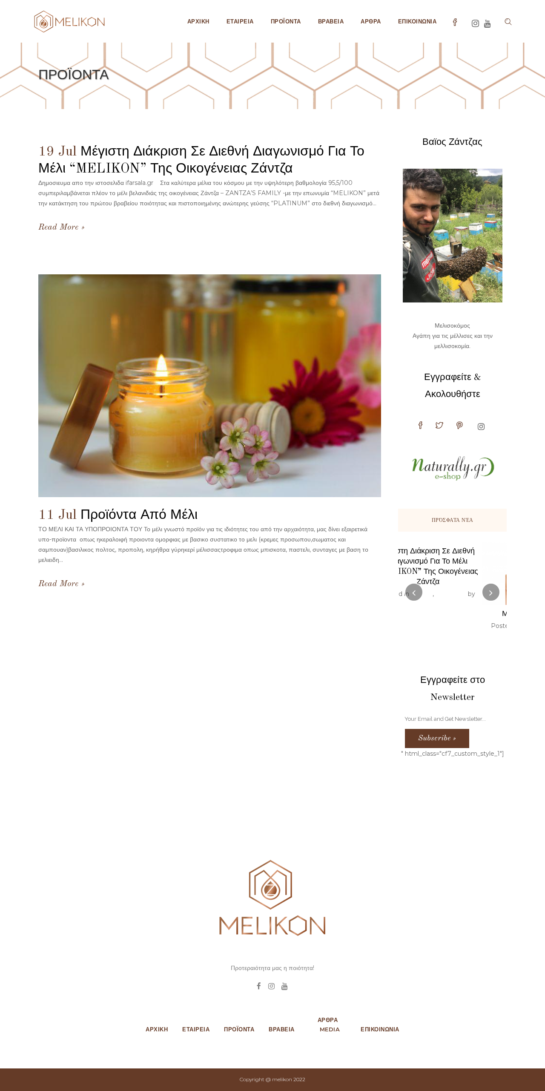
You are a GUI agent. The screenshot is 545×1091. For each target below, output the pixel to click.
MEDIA (330, 1029)
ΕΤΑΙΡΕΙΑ (195, 1029)
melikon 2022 (288, 1079)
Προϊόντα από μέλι (139, 515)
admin (488, 626)
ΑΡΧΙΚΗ (157, 1029)
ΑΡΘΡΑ (328, 1019)
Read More (58, 227)
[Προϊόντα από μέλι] (209, 385)
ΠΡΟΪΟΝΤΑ (239, 1029)
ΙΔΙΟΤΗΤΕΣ (453, 626)
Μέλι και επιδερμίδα (452, 614)
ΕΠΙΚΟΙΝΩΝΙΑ (380, 1029)
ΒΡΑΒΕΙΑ (282, 1029)
